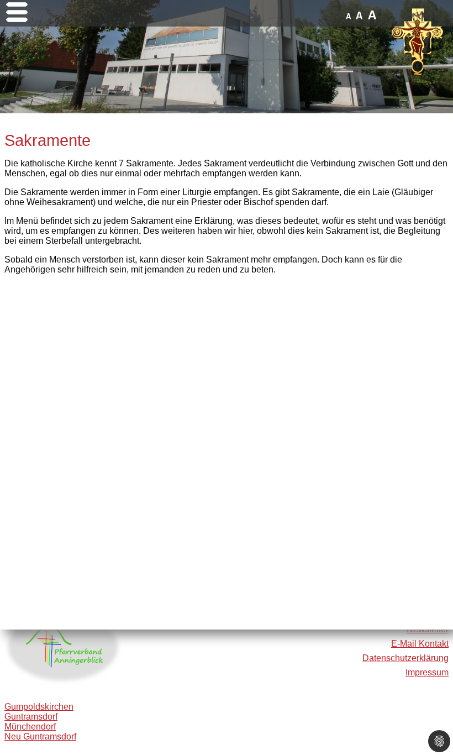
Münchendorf (30, 726)
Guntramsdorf (30, 716)
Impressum (427, 672)
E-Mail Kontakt (420, 643)
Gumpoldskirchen (38, 706)
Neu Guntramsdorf (40, 736)
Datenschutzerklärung (405, 658)
